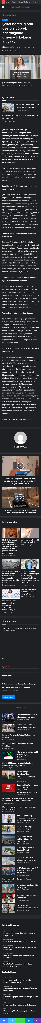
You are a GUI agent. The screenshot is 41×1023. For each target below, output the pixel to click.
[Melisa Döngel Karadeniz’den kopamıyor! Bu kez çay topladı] (8, 775)
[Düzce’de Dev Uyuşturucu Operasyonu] (8, 898)
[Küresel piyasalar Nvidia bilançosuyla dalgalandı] (8, 717)
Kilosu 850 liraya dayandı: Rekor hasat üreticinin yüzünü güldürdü (18, 764)
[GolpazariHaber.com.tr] (20, 7)
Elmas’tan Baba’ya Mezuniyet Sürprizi (24, 827)
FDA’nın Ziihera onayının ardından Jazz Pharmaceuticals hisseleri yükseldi (18, 799)
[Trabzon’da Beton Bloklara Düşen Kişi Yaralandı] (8, 840)
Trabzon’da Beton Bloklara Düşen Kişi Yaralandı (24, 839)
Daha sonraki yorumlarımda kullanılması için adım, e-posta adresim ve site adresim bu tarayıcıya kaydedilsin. (19, 687)
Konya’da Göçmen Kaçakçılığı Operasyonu (26, 726)
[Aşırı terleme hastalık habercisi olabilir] (30, 533)
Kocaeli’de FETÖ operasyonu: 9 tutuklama (27, 906)
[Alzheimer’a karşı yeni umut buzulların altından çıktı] (8, 107)
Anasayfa (7, 15)
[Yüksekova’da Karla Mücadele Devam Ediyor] (8, 861)
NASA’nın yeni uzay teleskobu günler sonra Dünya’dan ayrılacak (26, 817)
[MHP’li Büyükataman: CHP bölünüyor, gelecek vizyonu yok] (8, 871)
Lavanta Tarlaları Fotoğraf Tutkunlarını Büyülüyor (23, 2)
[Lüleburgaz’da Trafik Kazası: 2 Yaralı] (8, 850)
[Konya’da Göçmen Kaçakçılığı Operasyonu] (8, 728)
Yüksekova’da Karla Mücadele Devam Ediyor (27, 859)
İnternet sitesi (7, 675)
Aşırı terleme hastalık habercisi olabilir (30, 541)
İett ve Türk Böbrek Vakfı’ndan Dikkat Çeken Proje (29, 592)
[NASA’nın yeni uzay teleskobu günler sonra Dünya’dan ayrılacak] (8, 818)
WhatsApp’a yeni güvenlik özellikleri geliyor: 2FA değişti (27, 754)
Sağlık (14, 15)
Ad (3, 658)
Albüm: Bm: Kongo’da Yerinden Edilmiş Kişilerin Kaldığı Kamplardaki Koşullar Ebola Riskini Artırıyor (11, 576)
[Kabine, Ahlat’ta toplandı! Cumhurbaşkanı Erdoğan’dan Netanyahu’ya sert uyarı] (8, 788)
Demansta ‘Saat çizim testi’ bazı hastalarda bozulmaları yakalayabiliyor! (9, 605)
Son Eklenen (20, 707)
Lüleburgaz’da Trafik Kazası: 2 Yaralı (25, 848)
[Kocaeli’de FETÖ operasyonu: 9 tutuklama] (8, 908)
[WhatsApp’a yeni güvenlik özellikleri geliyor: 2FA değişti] (8, 755)
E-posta (5, 667)
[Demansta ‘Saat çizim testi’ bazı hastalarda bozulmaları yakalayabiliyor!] (11, 594)
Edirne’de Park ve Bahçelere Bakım (16, 879)
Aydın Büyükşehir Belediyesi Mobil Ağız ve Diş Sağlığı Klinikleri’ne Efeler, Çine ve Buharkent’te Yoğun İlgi (30, 576)
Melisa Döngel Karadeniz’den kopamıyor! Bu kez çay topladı (26, 775)
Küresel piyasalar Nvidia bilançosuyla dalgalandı (27, 715)
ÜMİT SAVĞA (9, 47)
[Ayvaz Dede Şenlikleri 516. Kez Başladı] (8, 888)
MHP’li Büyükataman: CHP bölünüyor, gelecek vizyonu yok (27, 870)
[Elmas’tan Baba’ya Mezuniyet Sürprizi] (8, 829)
